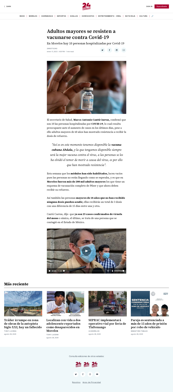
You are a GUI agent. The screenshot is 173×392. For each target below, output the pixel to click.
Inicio (22, 16)
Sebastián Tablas (139, 331)
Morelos (33, 16)
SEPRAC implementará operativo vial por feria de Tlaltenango (107, 323)
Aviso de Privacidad (92, 382)
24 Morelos (94, 331)
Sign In (149, 6)
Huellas (74, 16)
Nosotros (76, 382)
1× (108, 271)
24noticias (52, 48)
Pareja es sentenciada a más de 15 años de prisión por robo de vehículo (149, 323)
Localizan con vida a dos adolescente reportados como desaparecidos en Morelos (63, 325)
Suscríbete (162, 6)
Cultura (143, 16)
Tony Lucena (10, 331)
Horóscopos (88, 16)
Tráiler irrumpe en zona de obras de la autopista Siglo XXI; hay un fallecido (23, 323)
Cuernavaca (47, 16)
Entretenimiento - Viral (109, 16)
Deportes (61, 16)
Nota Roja (130, 16)
